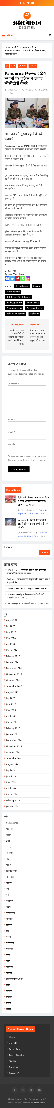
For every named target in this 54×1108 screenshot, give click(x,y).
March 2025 (11, 722)
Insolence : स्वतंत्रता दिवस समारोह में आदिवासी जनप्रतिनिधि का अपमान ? (25, 596)
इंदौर (8, 840)
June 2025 (11, 704)
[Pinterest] (17, 278)
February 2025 (13, 728)
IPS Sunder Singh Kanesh (19, 297)
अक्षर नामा (10, 828)
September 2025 (14, 686)
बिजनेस (9, 925)
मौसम (8, 961)
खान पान (9, 852)
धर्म (7, 894)
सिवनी (8, 1003)
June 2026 (11, 632)
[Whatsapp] (22, 278)
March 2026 (12, 650)
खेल (7, 858)
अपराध (9, 834)
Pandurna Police (34, 308)
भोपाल (8, 936)
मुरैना (8, 955)
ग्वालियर (9, 864)
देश (7, 65)
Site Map (13, 1061)
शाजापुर (9, 991)
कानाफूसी (9, 846)
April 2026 (11, 644)
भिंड (7, 931)
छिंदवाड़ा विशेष (11, 871)
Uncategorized (13, 822)
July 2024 (10, 770)
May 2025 (11, 710)
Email (11, 432)
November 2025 (14, 674)
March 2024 (12, 794)
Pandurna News (14, 308)
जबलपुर (9, 883)
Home (12, 1037)
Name (11, 419)
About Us (13, 1043)
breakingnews (13, 291)
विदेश (8, 985)
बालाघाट (9, 919)
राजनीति (9, 967)
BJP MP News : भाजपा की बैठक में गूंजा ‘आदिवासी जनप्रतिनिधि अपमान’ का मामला (33, 501)
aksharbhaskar (21, 286)
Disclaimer (14, 1067)
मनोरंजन (9, 949)
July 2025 (10, 698)
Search (8, 547)
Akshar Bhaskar (13, 89)
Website (11, 444)
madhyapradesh (14, 302)
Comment (13, 383)
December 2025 (13, 668)
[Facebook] (7, 278)
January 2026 (12, 662)
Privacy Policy (15, 1049)
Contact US (14, 1073)
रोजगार (9, 973)
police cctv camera (16, 313)
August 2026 (12, 620)
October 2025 (12, 680)
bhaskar (36, 286)
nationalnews (32, 302)
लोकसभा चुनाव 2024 (14, 979)
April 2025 (11, 716)
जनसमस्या (10, 876)
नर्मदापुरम (9, 901)
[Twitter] (12, 278)
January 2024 (12, 806)
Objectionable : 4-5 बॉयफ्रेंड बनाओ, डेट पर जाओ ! (28, 603)
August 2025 (12, 692)
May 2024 (11, 782)
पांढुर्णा (13, 65)
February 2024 (13, 800)
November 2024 (14, 746)
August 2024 (12, 764)
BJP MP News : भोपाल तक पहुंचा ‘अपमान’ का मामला (27, 588)
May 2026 (11, 638)
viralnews (34, 313)
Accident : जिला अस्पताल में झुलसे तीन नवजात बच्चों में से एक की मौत (33, 523)
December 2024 (14, 740)
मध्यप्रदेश (33, 65)
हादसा (8, 1009)
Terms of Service (16, 1055)
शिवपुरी (9, 997)
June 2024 (11, 776)
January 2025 (12, 734)
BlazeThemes (39, 1102)
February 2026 (13, 656)
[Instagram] (28, 278)
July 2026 (10, 626)
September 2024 (14, 758)
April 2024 (11, 788)
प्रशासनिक (22, 65)
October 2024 (13, 752)
